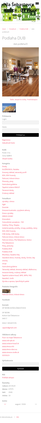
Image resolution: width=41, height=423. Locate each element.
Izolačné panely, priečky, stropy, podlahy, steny (19, 228)
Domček (5, 207)
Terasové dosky (8, 190)
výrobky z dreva (8, 201)
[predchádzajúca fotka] (5, 71)
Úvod (4, 29)
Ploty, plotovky (7, 246)
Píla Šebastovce (8, 243)
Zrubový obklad (8, 193)
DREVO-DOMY (7, 216)
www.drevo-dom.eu (9, 349)
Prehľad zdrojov (8, 377)
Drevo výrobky (7, 213)
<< (5, 404)
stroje (4, 263)
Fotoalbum (12, 29)
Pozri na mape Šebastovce (12, 337)
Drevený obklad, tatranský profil (14, 172)
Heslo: (4, 127)
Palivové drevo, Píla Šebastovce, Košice (16, 240)
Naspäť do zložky (20, 100)
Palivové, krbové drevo (10, 178)
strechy (5, 260)
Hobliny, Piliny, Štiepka (10, 225)
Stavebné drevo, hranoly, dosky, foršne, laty (18, 257)
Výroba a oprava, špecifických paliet (15, 281)
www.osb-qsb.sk (8, 340)
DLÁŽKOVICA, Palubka (10, 169)
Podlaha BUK (7, 249)
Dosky (4, 166)
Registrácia (6, 140)
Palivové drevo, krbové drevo (13, 237)
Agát (4, 204)
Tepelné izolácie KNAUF (11, 187)
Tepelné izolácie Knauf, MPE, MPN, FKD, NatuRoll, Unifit (17, 276)
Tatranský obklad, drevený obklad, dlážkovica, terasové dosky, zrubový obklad (19, 270)
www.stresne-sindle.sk (10, 352)
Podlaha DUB (24, 29)
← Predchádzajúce (31, 100)
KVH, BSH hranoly (9, 175)
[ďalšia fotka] (35, 71)
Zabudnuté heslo (8, 143)
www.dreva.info (8, 346)
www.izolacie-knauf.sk (10, 343)
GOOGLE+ (6, 355)
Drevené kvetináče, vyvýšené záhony (16, 210)
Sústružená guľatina (9, 184)
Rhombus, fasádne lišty (11, 255)
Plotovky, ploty (7, 181)
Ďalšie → (13, 100)
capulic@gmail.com (9, 328)
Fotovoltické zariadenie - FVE (13, 222)
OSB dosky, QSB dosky (10, 234)
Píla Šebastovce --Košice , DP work (20, 7)
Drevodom (6, 219)
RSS (18, 417)
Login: (4, 119)
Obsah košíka (7, 159)
